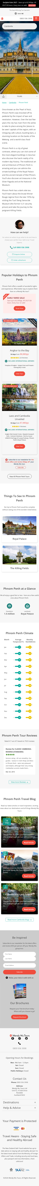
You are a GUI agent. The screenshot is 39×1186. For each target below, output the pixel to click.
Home (4, 102)
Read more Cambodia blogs (18, 920)
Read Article (29, 843)
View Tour (19, 374)
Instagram (19, 1038)
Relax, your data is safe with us (21, 978)
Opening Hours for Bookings (19, 1057)
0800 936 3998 (26, 18)
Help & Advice (12, 1108)
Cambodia (12, 102)
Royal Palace (20, 538)
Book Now (32, 5)
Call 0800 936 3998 (21, 247)
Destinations (11, 1102)
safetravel (19, 1161)
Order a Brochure (19, 260)
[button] (36, 18)
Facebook (12, 1038)
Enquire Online (19, 254)
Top (3, 97)
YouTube (26, 1038)
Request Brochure (19, 1017)
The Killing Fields (19, 568)
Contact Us (19, 1079)
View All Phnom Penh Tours (19, 476)
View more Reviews (18, 782)
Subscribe (21, 467)
